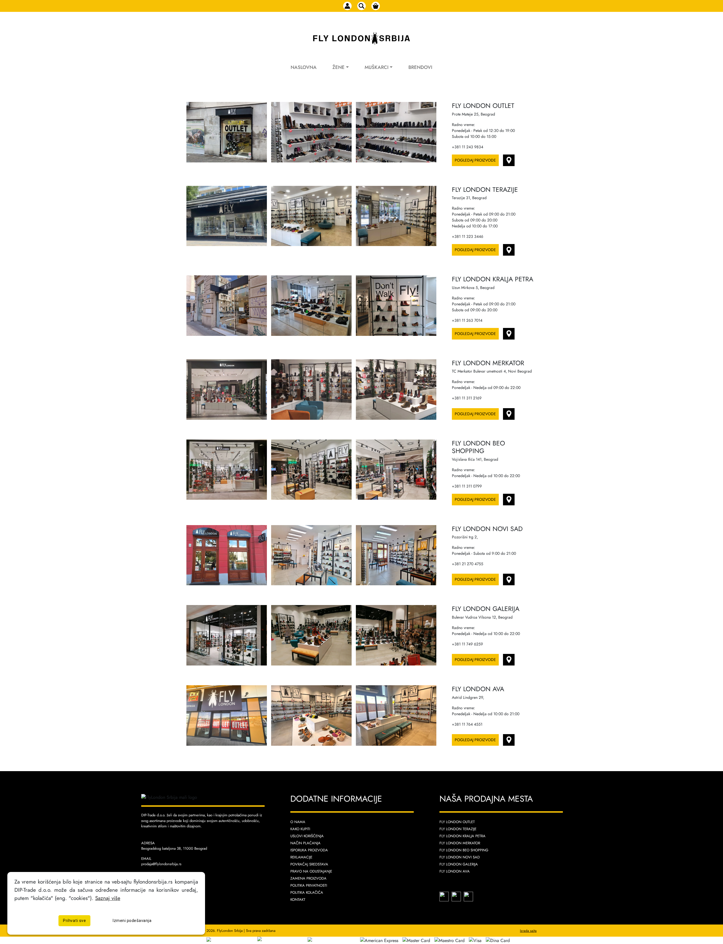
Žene (338, 67)
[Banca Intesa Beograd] (330, 940)
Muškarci (377, 67)
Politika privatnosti (308, 885)
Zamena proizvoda (308, 878)
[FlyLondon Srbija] (361, 38)
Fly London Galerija (458, 864)
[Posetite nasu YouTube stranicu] (468, 896)
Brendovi (420, 67)
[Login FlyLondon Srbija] (347, 6)
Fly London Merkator (459, 843)
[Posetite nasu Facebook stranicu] (444, 896)
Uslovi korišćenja (307, 836)
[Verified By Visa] (279, 940)
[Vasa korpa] (375, 6)
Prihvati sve (74, 920)
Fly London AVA (454, 871)
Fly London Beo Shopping (463, 850)
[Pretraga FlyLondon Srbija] (361, 6)
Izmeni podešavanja (132, 920)
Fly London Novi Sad (459, 857)
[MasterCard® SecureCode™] (231, 940)
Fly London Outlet (457, 822)
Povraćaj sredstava (309, 864)
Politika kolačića (306, 892)
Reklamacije (301, 857)
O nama (297, 822)
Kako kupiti (300, 829)
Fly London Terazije (457, 829)
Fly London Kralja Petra (462, 836)
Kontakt (297, 899)
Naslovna (304, 67)
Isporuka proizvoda (309, 850)
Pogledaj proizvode (475, 160)
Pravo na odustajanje (311, 871)
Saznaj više (107, 898)
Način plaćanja (305, 843)
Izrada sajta (528, 930)
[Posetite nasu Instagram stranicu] (457, 896)
